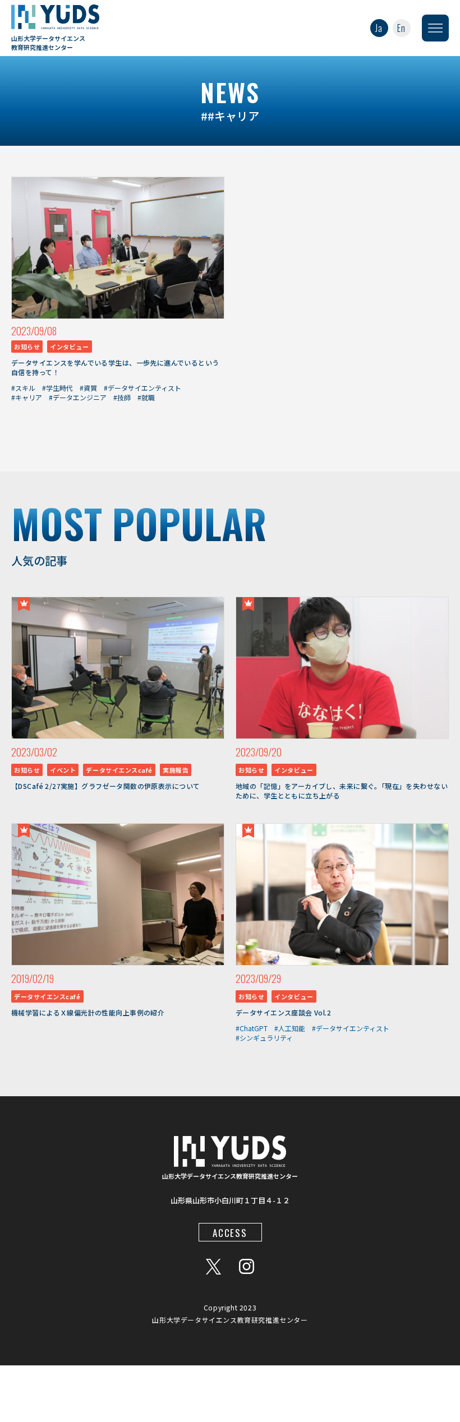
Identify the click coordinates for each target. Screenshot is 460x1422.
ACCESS (230, 1233)
